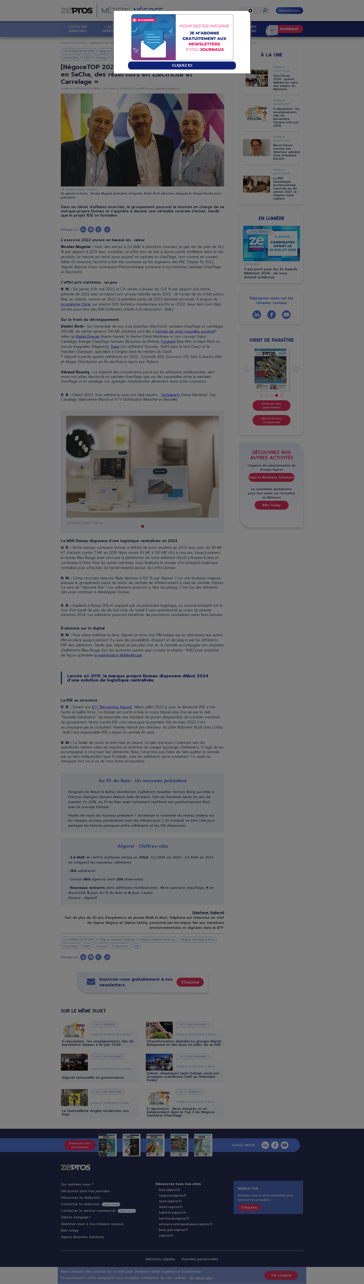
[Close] (250, 10)
